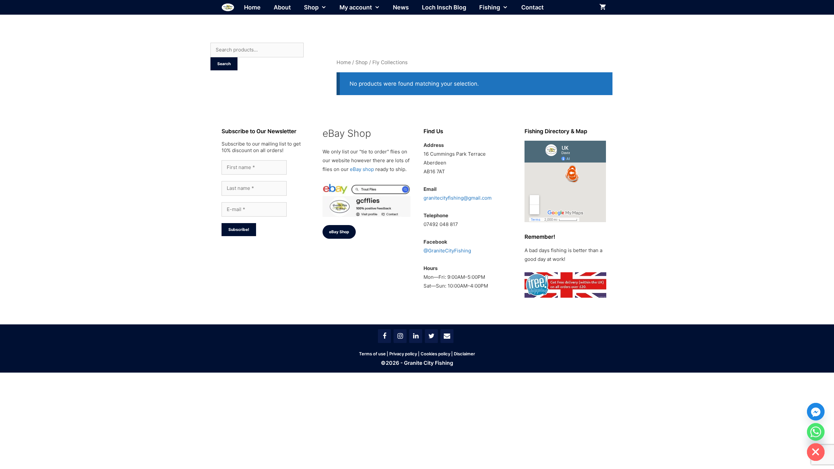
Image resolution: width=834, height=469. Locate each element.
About (282, 7)
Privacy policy (403, 353)
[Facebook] (384, 336)
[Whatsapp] (816, 432)
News (401, 7)
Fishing (489, 7)
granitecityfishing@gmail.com (458, 198)
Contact (532, 7)
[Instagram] (400, 336)
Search (224, 63)
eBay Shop (339, 231)
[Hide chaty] (816, 452)
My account (355, 7)
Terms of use (372, 353)
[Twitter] (431, 336)
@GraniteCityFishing (447, 251)
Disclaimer (464, 353)
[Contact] (446, 336)
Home (252, 7)
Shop (311, 7)
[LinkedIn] (415, 336)
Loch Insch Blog (444, 7)
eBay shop (362, 169)
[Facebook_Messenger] (816, 411)
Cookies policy (435, 353)
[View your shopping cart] (602, 7)
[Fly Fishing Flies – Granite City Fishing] (227, 7)
